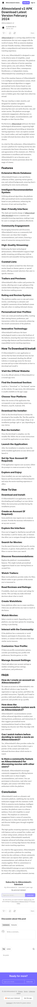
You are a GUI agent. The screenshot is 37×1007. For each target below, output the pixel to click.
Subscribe (26, 3)
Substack (9, 1003)
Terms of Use (27, 899)
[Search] (33, 949)
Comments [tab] (6, 925)
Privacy (20, 991)
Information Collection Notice (19, 901)
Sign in (33, 3)
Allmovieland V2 (11, 26)
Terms (26, 991)
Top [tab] (4, 949)
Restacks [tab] (14, 925)
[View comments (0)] (10, 33)
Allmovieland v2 (7, 38)
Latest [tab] (9, 949)
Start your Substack (13, 998)
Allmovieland (16, 124)
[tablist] (10, 925)
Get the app (28, 998)
